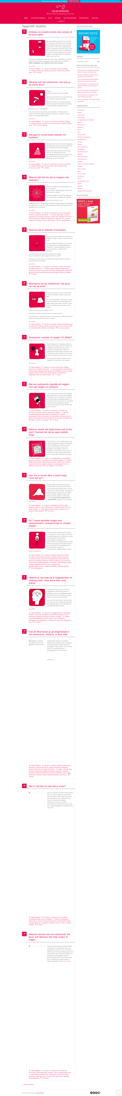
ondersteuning (61, 562)
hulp (37, 1076)
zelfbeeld (68, 272)
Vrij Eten (43, 919)
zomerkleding (50, 328)
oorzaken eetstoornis (35, 272)
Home (26, 18)
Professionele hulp (41, 1072)
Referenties (84, 18)
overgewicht (44, 923)
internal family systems (49, 418)
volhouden (41, 511)
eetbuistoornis (33, 216)
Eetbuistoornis (66, 765)
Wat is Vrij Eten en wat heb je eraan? (47, 786)
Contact (61, 21)
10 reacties (55, 420)
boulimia (33, 70)
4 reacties (40, 924)
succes (64, 773)
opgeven (31, 511)
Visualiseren (80, 176)
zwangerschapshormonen (36, 566)
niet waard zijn (50, 1076)
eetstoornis (53, 70)
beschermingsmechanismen (37, 414)
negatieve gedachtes (47, 464)
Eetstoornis (54, 121)
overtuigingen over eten (61, 464)
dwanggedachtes (42, 620)
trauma (38, 168)
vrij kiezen (68, 923)
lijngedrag (46, 771)
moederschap (33, 562)
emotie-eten (60, 70)
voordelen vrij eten (54, 923)
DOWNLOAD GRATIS (74, 1)
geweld (40, 418)
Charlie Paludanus (36, 69)
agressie (65, 412)
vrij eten (62, 923)
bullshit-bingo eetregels (49, 462)
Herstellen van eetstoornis (49, 460)
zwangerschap (55, 564)
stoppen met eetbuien (35, 220)
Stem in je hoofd (81, 169)
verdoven (39, 775)
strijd (35, 511)
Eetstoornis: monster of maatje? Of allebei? (50, 337)
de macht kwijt (67, 369)
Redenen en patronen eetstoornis (38, 215)
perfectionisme (46, 272)
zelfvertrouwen (46, 374)
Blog (50, 18)
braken (38, 558)
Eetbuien (53, 69)
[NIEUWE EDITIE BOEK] (88, 53)
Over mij (95, 18)
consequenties (64, 919)
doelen (56, 509)
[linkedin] (91, 1093)
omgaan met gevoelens (47, 218)
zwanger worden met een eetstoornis (40, 564)
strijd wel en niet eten (42, 466)
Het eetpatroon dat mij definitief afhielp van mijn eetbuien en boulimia (88, 85)
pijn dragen (32, 420)
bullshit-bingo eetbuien (35, 462)
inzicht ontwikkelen (55, 371)
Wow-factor (63, 775)
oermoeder (53, 562)
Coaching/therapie (38, 18)
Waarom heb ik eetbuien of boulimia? (47, 230)
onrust (30, 72)
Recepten (79, 161)
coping (52, 268)
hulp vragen (42, 1076)
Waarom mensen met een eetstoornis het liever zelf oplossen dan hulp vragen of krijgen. (49, 937)
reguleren (59, 773)
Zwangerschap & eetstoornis (60, 557)
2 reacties (38, 72)
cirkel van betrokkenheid (35, 618)
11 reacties (58, 374)
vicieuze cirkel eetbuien (48, 220)
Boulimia (53, 555)
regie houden (59, 1076)
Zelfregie (65, 69)
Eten (60, 917)
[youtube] (94, 1093)
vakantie (63, 123)
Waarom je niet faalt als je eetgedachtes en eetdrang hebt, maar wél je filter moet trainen (50, 580)
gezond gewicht (62, 921)
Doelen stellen (64, 505)
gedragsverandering (43, 371)
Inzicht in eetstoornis (65, 164)
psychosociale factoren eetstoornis (45, 773)
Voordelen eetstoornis (35, 268)
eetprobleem (53, 1074)
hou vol (67, 509)
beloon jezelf (45, 509)
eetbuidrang (39, 70)
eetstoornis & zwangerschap (49, 558)
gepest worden (33, 418)
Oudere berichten (28, 1084)
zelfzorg (68, 123)
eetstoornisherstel (65, 416)
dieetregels (60, 215)
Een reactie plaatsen (41, 125)
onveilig (59, 418)
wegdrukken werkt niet (35, 374)
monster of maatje (66, 371)
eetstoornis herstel (62, 326)
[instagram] (96, 1093)
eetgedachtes (67, 620)
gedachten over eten (65, 216)
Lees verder (32, 66)
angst (32, 1074)
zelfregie (31, 924)
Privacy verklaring (40, 1093)
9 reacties (60, 466)
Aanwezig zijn (55, 505)
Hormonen (48, 557)
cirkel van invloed (48, 618)
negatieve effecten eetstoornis (38, 373)
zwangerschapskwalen (50, 566)
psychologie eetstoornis (58, 272)
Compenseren (81, 115)
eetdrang (40, 216)
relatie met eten (59, 218)
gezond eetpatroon (51, 921)
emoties (67, 70)
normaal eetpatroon (34, 923)
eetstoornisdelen (54, 416)
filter (30, 622)
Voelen (79, 178)
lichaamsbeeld (60, 270)
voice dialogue (45, 420)
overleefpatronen (67, 418)
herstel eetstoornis (54, 123)
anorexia (54, 369)
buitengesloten (55, 414)
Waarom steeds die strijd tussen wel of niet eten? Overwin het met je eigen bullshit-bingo (50, 432)
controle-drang (67, 769)
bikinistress (34, 326)
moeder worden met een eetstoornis (59, 560)
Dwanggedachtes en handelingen (60, 458)
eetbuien (46, 70)
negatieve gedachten (43, 562)
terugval (68, 562)
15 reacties (50, 511)
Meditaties (80, 154)
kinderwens (44, 560)
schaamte (67, 218)
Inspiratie (61, 121)
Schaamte (50, 1072)
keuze (69, 921)
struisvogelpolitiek (34, 1078)
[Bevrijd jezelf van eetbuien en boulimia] (61, 14)
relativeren (32, 466)
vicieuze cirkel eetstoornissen (50, 775)
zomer (30, 125)
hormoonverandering (35, 560)
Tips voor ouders (81, 173)
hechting (59, 166)
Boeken (58, 18)
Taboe (55, 1072)
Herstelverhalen (81, 139)
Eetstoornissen (70, 18)
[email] (99, 1093)
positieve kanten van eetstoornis (56, 373)
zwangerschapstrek (63, 566)
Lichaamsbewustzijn (59, 507)
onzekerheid (68, 270)
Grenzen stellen (81, 134)
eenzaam (62, 414)
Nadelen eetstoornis (55, 767)
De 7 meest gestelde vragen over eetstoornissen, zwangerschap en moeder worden (50, 523)
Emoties (59, 69)
